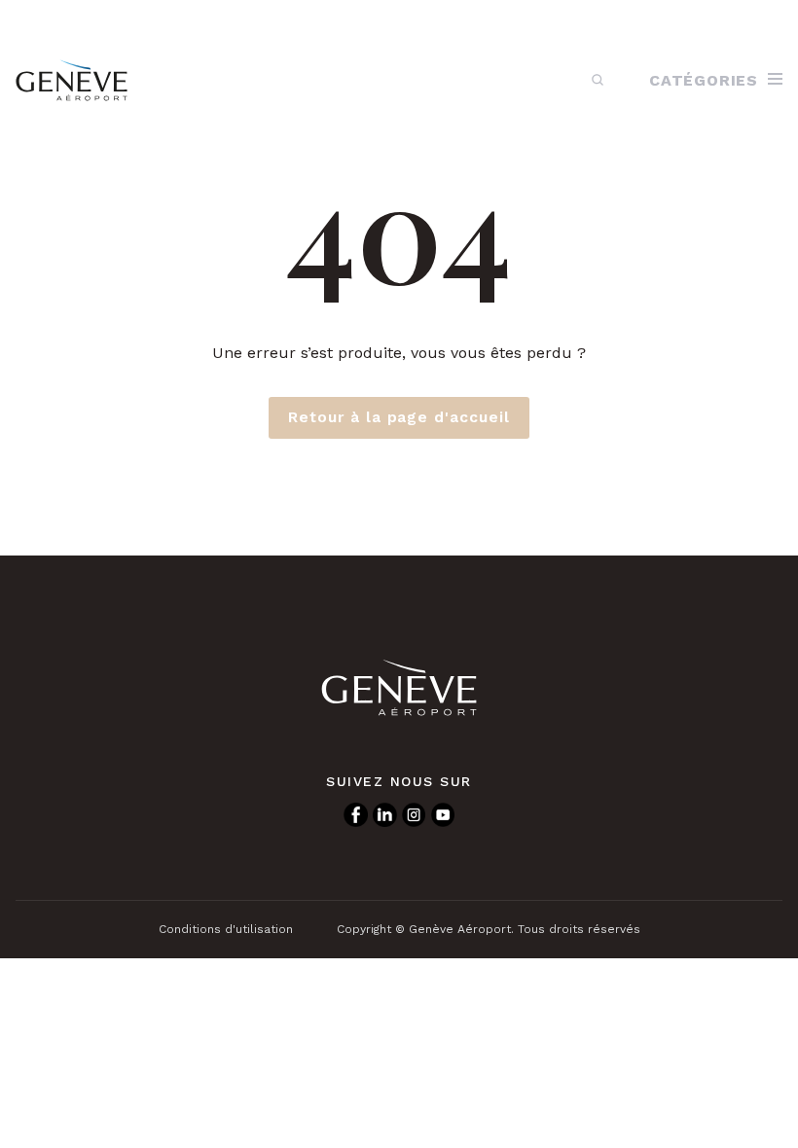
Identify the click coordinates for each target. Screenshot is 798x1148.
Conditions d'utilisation (226, 929)
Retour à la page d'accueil (398, 417)
